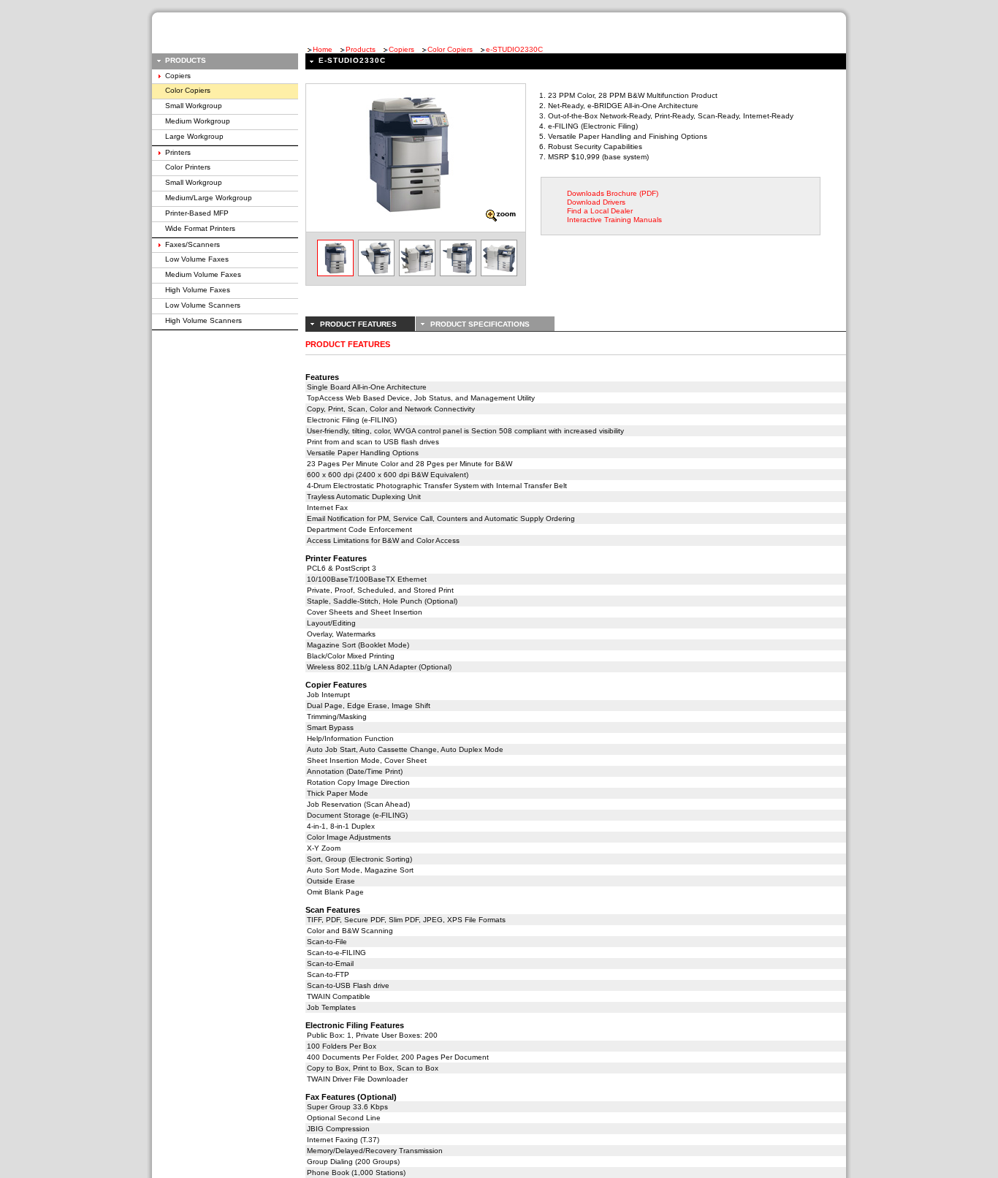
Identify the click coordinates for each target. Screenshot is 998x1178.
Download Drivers (596, 202)
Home (322, 49)
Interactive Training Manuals (614, 220)
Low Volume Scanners (202, 305)
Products (361, 49)
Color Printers (187, 167)
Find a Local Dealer (600, 211)
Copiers (401, 49)
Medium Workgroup (197, 121)
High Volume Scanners (203, 320)
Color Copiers (450, 49)
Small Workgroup (193, 106)
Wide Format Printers (200, 228)
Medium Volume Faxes (203, 274)
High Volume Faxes (197, 290)
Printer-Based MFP (197, 213)
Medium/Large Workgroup (208, 198)
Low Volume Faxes (197, 259)
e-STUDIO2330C (514, 49)
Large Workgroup (194, 136)
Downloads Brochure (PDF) (612, 193)
